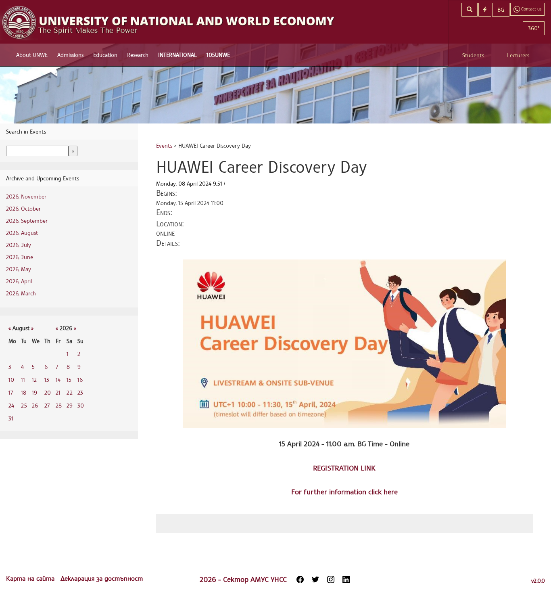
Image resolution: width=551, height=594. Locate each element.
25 (24, 405)
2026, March (21, 293)
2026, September (27, 220)
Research (137, 54)
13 (46, 379)
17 (10, 392)
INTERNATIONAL (177, 54)
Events (164, 145)
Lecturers (518, 55)
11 (23, 379)
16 (80, 379)
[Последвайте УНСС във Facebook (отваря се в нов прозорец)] (300, 579)
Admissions (70, 54)
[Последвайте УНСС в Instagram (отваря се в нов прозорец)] (331, 579)
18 (23, 392)
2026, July (18, 244)
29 (70, 405)
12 (34, 379)
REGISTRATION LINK (344, 467)
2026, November (26, 196)
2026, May (18, 269)
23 (80, 392)
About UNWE (32, 54)
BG (500, 9)
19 (34, 392)
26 (35, 405)
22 (70, 392)
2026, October (23, 208)
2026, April (19, 281)
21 (58, 392)
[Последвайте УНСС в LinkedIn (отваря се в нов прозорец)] (346, 579)
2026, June (19, 256)
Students (473, 55)
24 (11, 405)
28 (59, 405)
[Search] (469, 10)
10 (11, 379)
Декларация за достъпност (102, 578)
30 (80, 405)
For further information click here (344, 491)
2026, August (22, 232)
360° (533, 28)
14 (58, 379)
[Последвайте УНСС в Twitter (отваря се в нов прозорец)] (315, 579)
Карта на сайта (31, 578)
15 (69, 379)
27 (47, 405)
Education (105, 54)
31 (10, 418)
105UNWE (218, 54)
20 (47, 392)
